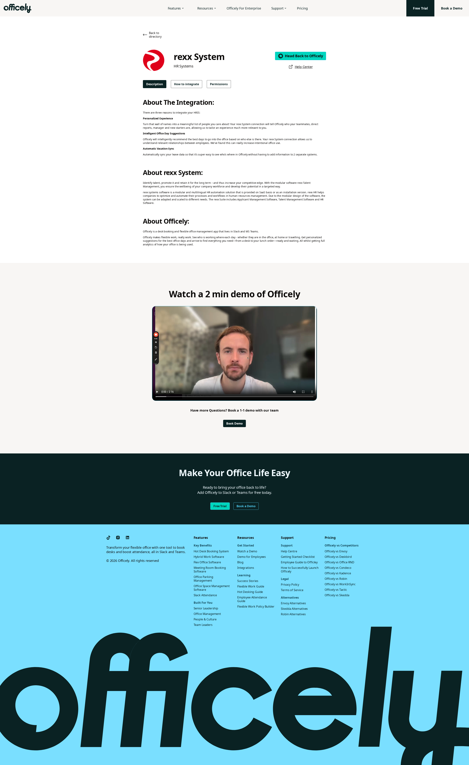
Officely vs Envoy (336, 551)
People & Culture (205, 619)
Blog (240, 562)
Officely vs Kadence (338, 573)
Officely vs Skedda (337, 595)
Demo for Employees (251, 557)
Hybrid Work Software (209, 557)
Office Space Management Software (212, 587)
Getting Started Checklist (298, 557)
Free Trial (219, 506)
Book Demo (234, 423)
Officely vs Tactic (336, 589)
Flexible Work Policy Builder (255, 606)
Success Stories (247, 581)
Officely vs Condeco (338, 568)
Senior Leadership (206, 608)
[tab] (154, 84)
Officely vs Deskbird (338, 557)
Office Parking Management (203, 578)
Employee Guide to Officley (299, 562)
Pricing (302, 8)
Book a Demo (246, 506)
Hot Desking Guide (250, 592)
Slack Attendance (205, 595)
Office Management (207, 614)
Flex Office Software (207, 562)
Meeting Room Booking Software (210, 569)
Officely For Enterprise (244, 8)
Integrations (245, 568)
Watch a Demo (247, 551)
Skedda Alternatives (294, 609)
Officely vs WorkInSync (340, 584)
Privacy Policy (290, 584)
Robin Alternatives (293, 614)
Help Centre (289, 551)
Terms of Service (292, 590)
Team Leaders (203, 625)
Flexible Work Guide (250, 586)
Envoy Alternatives (293, 603)
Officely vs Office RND (339, 562)
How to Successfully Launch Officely (300, 569)
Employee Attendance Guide (252, 599)
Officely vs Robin (336, 579)
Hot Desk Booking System (211, 551)
